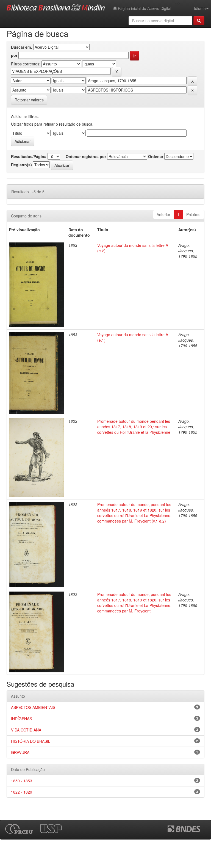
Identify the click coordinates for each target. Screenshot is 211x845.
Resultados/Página (28, 156)
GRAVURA (20, 752)
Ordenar (155, 156)
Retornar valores (29, 100)
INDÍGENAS (21, 718)
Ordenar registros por (86, 156)
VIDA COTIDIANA (26, 730)
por (14, 55)
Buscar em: (21, 47)
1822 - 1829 (21, 792)
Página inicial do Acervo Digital (144, 8)
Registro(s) (21, 164)
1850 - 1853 (21, 780)
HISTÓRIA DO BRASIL (30, 741)
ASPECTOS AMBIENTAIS (33, 707)
